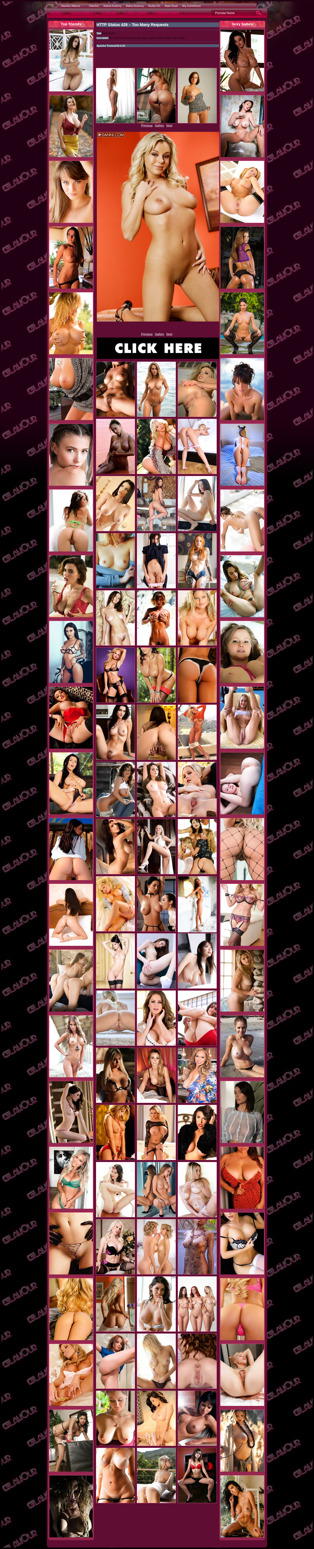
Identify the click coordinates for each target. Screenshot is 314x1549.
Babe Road (171, 6)
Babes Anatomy (135, 6)
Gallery (159, 125)
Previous (147, 125)
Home (56, 13)
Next (169, 125)
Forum (109, 13)
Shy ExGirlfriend (191, 6)
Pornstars (167, 13)
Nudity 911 (154, 6)
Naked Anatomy (112, 6)
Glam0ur (94, 6)
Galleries (82, 13)
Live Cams (136, 13)
